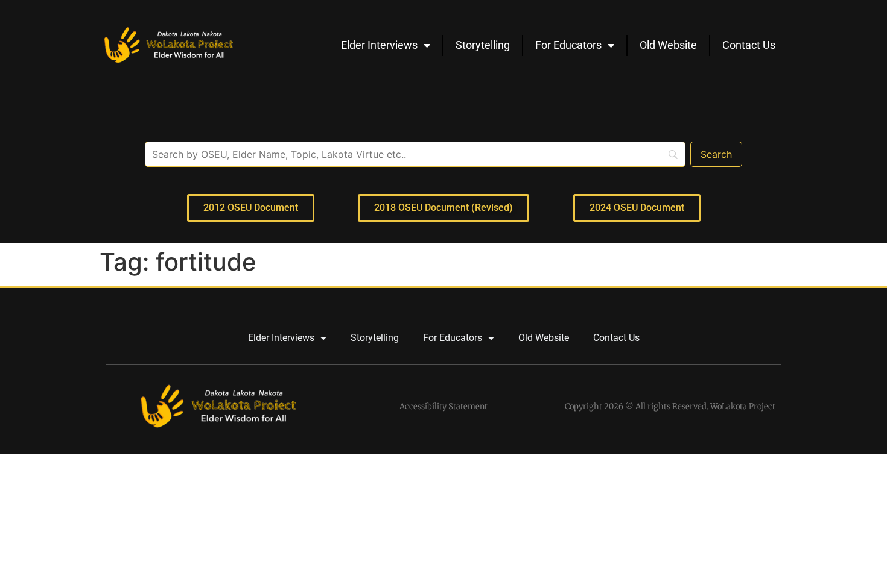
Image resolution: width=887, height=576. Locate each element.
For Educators (568, 45)
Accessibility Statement (443, 406)
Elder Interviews (379, 45)
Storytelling (483, 45)
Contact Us (748, 45)
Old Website (668, 45)
